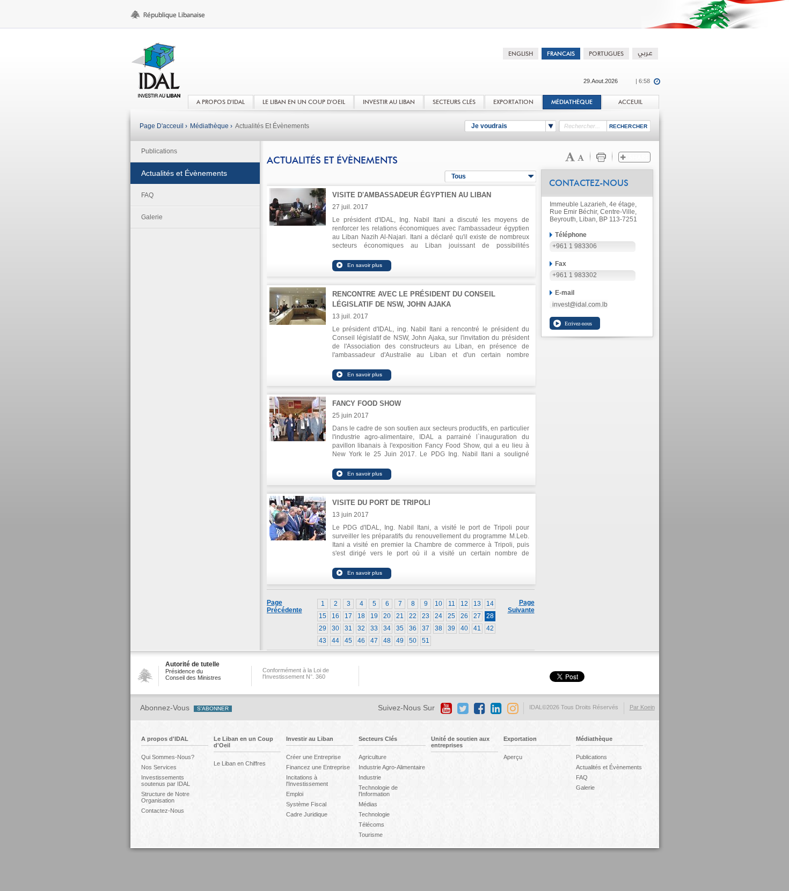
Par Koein (642, 707)
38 (438, 628)
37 (425, 628)
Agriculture (372, 757)
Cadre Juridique (306, 814)
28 (490, 616)
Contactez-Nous (162, 810)
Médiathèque (572, 102)
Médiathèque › (211, 126)
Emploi (294, 794)
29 (322, 628)
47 (374, 640)
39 (451, 628)
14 (490, 603)
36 (413, 628)
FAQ (147, 195)
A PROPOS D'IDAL (220, 102)
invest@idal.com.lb (580, 304)
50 (413, 640)
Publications (159, 151)
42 (490, 628)
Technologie (374, 814)
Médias (368, 804)
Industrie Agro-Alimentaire (392, 767)
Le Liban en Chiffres (240, 763)
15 (322, 616)
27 (477, 616)
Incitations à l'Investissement (307, 780)
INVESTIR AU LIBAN (389, 102)
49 (400, 640)
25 (451, 616)
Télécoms (371, 824)
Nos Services (159, 767)
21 (400, 616)
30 (335, 628)
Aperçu (512, 757)
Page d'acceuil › (163, 126)
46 (361, 640)
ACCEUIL (630, 102)
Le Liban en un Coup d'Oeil (243, 742)
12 (464, 603)
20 (387, 616)
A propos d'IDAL (164, 739)
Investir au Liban (309, 739)
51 (425, 640)
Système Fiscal (306, 804)
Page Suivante (521, 606)
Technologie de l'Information (378, 790)
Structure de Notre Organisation (165, 797)
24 (438, 616)
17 (348, 616)
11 (451, 603)
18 (361, 616)
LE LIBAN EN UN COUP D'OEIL (303, 102)
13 (477, 603)
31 (348, 628)
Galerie (152, 217)
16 (335, 616)
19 (374, 616)
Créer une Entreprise (313, 757)
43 (322, 640)
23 (425, 616)
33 (374, 628)
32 (361, 628)
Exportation (520, 739)
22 (413, 616)
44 (335, 640)
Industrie (370, 777)
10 (438, 603)
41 (477, 628)
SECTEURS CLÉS (454, 102)
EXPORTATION (513, 102)
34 (387, 628)
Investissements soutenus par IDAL (165, 780)
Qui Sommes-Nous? (167, 757)
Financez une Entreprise (318, 767)
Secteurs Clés (378, 739)
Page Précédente (284, 606)
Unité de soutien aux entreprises (460, 742)
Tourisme (371, 834)
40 (464, 628)
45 (348, 640)
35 (400, 628)
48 (387, 640)
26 (464, 616)
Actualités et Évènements (272, 126)
